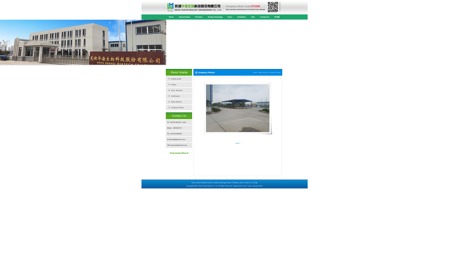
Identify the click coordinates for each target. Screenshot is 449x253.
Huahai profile (176, 79)
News (230, 17)
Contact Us (264, 17)
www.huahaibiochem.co (178, 145)
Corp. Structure (176, 90)
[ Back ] (237, 143)
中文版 (277, 17)
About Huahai (184, 17)
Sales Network (176, 102)
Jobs (253, 17)
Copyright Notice (257, 186)
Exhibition (241, 17)
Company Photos (177, 107)
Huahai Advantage (215, 17)
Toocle (249, 186)
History (173, 85)
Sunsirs (244, 186)
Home (171, 17)
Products (199, 17)
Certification (175, 96)
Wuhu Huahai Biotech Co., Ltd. (208, 186)
